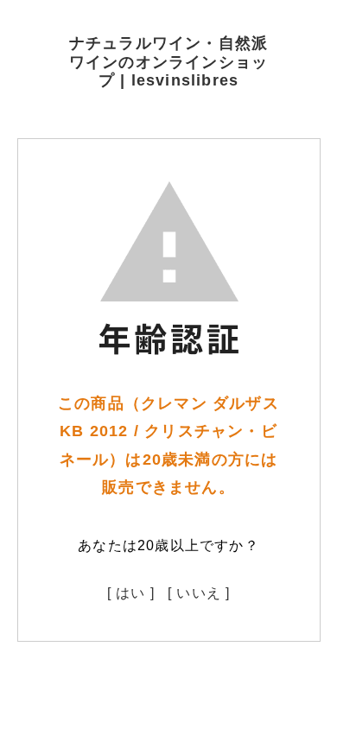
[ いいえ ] (199, 593)
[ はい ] (131, 593)
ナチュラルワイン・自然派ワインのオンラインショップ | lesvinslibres (168, 62)
